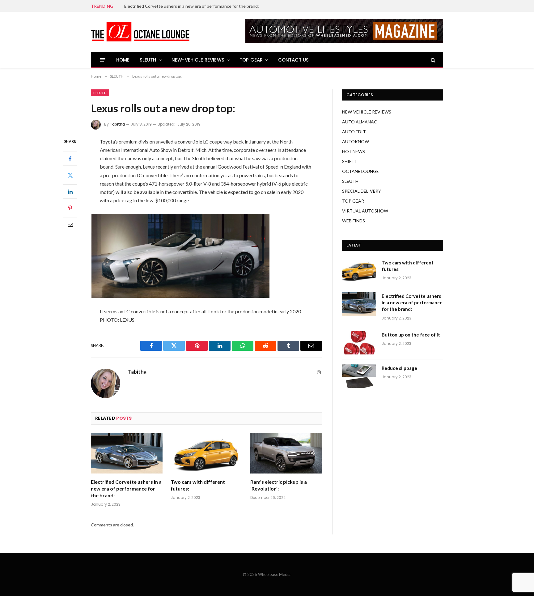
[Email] (70, 224)
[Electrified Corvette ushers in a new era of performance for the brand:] (127, 453)
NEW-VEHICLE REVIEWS (198, 60)
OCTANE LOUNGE (360, 171)
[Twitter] (70, 175)
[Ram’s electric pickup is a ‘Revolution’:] (286, 453)
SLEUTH (148, 60)
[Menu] (102, 59)
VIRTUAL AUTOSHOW (365, 210)
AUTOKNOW (355, 141)
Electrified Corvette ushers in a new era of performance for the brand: (191, 6)
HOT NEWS (353, 151)
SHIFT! (349, 161)
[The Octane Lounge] (140, 32)
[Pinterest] (70, 208)
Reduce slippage (399, 368)
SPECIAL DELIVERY (361, 191)
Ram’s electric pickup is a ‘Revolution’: (278, 485)
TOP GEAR (251, 60)
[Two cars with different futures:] (206, 453)
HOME (123, 60)
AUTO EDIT (354, 131)
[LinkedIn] (70, 191)
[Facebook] (70, 159)
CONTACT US (293, 60)
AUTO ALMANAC (359, 121)
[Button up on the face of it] (359, 342)
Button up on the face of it (411, 334)
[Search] (432, 60)
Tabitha (117, 124)
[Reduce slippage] (359, 376)
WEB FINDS (353, 220)
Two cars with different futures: (198, 485)
